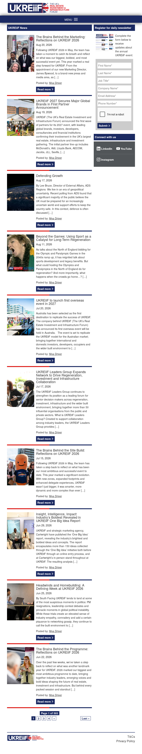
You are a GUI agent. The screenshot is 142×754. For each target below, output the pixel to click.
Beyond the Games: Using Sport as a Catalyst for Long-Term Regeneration (63, 238)
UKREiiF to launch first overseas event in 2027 (60, 302)
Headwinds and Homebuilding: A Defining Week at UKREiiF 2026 (60, 587)
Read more (44, 89)
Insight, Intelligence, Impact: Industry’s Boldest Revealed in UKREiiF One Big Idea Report (58, 517)
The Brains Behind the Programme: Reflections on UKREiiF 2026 (62, 650)
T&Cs (131, 736)
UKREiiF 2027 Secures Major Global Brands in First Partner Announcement (63, 104)
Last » (85, 718)
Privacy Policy (125, 741)
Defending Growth (49, 175)
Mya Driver (55, 83)
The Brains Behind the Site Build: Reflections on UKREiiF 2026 (60, 452)
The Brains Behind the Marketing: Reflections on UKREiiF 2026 (60, 38)
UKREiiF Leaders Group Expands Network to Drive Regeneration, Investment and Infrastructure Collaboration (61, 376)
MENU (68, 19)
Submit (103, 125)
